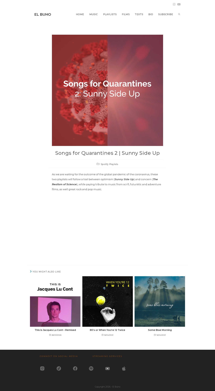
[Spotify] (91, 368)
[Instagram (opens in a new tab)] (174, 4)
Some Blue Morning (160, 330)
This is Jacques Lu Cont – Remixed (55, 330)
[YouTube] (107, 368)
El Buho (42, 14)
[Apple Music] (124, 368)
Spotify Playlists (109, 164)
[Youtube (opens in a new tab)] (178, 4)
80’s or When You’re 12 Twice (107, 330)
